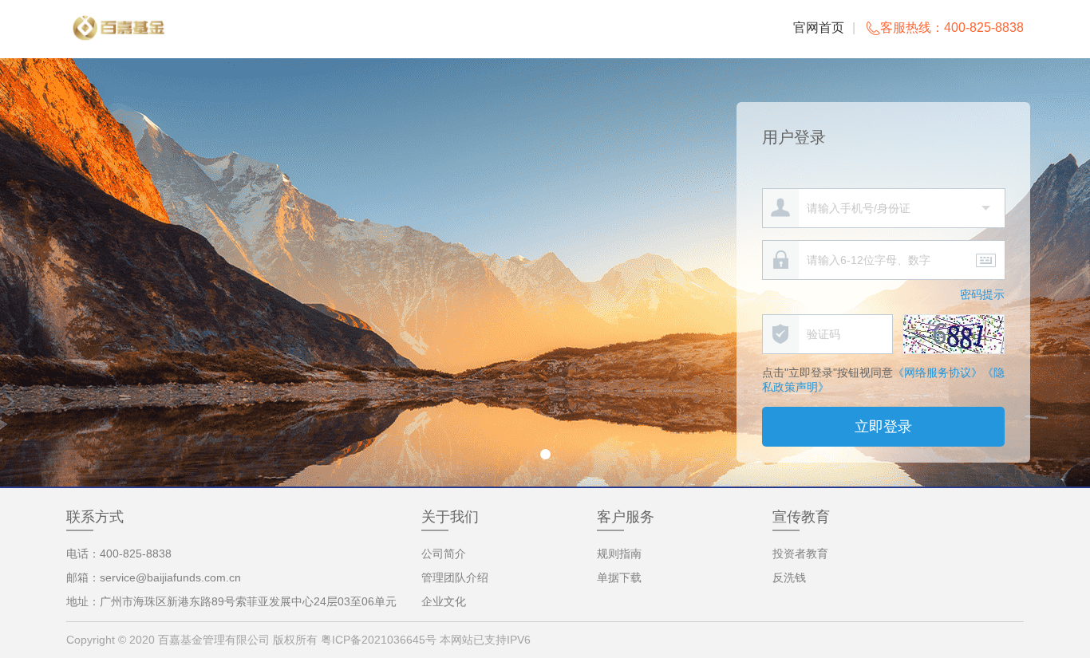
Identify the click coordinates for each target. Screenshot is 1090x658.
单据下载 (619, 577)
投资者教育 (800, 553)
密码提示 (982, 294)
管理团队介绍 (454, 577)
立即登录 (883, 427)
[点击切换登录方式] (986, 207)
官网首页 (818, 27)
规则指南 (619, 553)
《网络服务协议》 (937, 372)
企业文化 (443, 601)
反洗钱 (789, 577)
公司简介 (443, 553)
